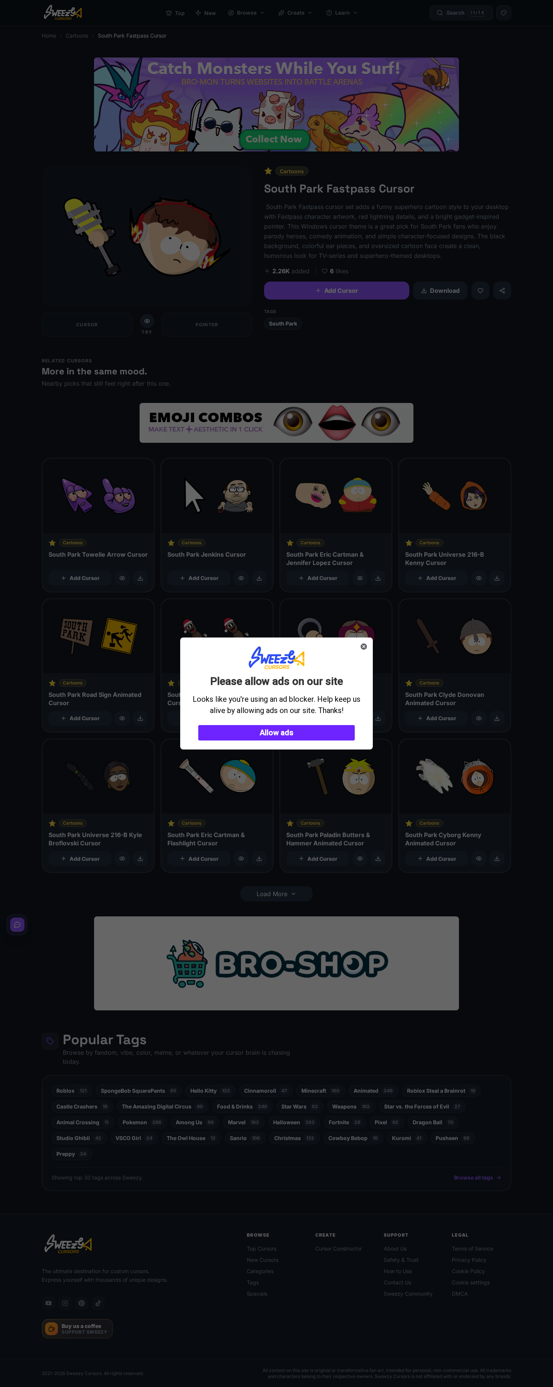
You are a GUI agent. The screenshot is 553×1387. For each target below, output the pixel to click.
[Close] (363, 646)
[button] (276, 732)
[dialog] (276, 693)
